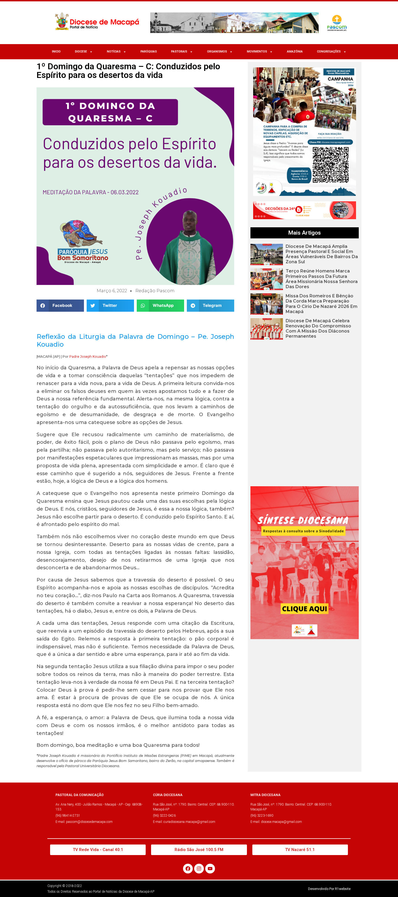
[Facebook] (188, 868)
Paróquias (149, 51)
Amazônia (295, 51)
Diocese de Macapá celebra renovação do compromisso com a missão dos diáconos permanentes (318, 328)
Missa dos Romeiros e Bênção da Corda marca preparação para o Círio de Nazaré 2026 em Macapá (321, 303)
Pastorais (179, 51)
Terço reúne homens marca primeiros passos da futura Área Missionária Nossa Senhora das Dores (322, 278)
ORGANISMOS (217, 51)
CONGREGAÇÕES (329, 51)
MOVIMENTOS (257, 51)
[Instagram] (199, 868)
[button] (60, 306)
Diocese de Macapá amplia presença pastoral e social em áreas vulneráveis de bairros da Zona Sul (322, 254)
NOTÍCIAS (113, 51)
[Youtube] (210, 868)
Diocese (81, 51)
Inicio (56, 51)
